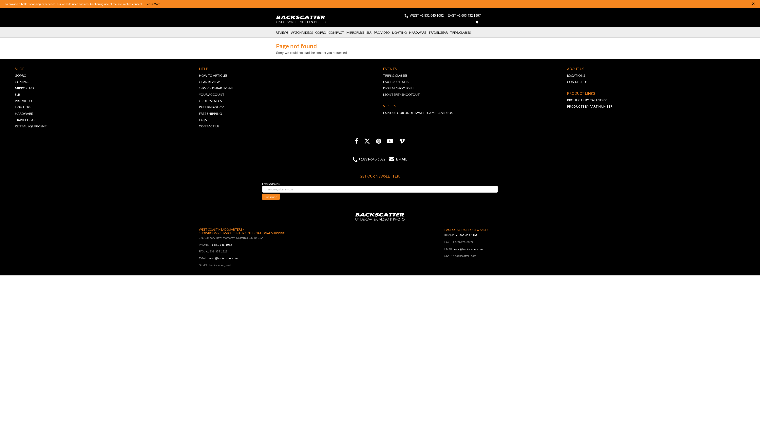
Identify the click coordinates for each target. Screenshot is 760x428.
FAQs (203, 120)
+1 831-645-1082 (371, 159)
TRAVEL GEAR (25, 120)
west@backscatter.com (223, 258)
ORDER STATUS (210, 101)
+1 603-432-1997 (466, 235)
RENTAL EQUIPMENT (31, 126)
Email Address (271, 183)
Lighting (400, 32)
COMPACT (23, 82)
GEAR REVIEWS (210, 82)
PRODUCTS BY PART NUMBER (589, 106)
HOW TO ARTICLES (213, 75)
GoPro (321, 32)
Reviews (283, 32)
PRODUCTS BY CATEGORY (587, 100)
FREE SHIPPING (210, 113)
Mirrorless (356, 32)
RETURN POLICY (211, 107)
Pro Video (382, 32)
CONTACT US (209, 126)
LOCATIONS (576, 75)
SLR (370, 32)
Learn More (153, 4)
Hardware (418, 32)
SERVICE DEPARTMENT (216, 88)
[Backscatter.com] (301, 17)
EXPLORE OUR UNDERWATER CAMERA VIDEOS (418, 113)
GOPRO (20, 75)
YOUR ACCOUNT (211, 94)
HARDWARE (24, 113)
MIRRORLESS (24, 88)
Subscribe (271, 197)
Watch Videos (302, 32)
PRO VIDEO (23, 101)
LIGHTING (22, 107)
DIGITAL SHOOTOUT (398, 88)
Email (398, 159)
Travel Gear (438, 32)
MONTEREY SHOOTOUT (401, 94)
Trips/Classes (461, 32)
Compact (337, 32)
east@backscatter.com (468, 249)
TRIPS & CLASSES (395, 75)
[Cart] (476, 22)
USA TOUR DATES (396, 82)
